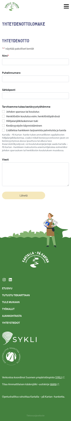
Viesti (5, 159)
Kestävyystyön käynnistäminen (24, 125)
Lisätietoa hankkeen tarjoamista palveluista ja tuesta (36, 130)
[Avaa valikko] (66, 6)
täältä (53, 384)
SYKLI (58, 377)
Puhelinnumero (11, 72)
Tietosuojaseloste (35, 415)
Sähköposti (8, 89)
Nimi (5, 55)
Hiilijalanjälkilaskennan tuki (22, 121)
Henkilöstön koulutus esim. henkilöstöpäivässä (33, 116)
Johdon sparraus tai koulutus (22, 111)
